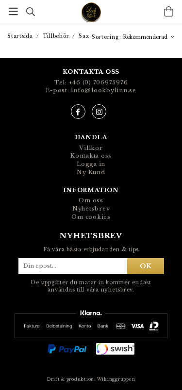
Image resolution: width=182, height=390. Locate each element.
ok (145, 266)
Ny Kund (91, 172)
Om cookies (91, 216)
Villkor (90, 148)
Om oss (91, 200)
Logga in (91, 164)
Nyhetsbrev (91, 208)
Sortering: (107, 37)
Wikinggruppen (116, 379)
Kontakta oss (91, 155)
